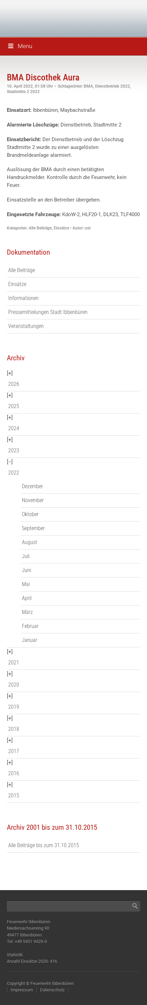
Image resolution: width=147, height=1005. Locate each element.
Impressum (22, 989)
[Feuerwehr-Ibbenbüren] (55, 18)
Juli (25, 556)
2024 (13, 428)
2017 (13, 751)
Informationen (23, 298)
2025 (13, 406)
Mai (26, 584)
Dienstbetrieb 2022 (112, 86)
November (33, 500)
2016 (13, 773)
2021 (13, 662)
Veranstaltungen (26, 326)
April (26, 598)
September (33, 528)
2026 (13, 384)
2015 (13, 795)
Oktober (30, 514)
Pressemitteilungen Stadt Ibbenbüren (48, 312)
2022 (13, 472)
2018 (13, 729)
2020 (13, 684)
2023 (13, 450)
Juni (26, 570)
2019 (13, 707)
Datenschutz (52, 989)
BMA (88, 86)
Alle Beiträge (40, 228)
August (29, 542)
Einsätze (61, 228)
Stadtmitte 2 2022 (23, 91)
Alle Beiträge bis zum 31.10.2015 (43, 845)
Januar (29, 640)
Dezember (32, 486)
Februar (30, 626)
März (27, 612)
